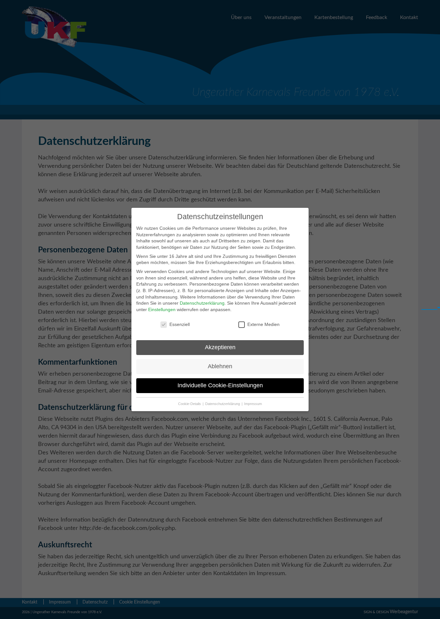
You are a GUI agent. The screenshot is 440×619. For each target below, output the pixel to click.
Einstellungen (162, 309)
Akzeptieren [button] (220, 347)
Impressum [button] (253, 404)
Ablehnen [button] (220, 366)
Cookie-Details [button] (190, 404)
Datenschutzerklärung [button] (223, 404)
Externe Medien (263, 324)
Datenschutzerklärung (202, 303)
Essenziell (179, 324)
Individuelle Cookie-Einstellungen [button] (220, 385)
